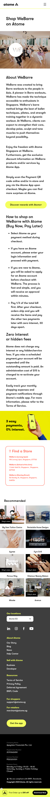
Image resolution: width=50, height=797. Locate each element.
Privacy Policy (14, 684)
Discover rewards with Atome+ (26, 204)
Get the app (16, 723)
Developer (12, 669)
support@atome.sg (16, 702)
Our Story (11, 643)
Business (11, 665)
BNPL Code (12, 691)
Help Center (12, 653)
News (9, 650)
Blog (9, 646)
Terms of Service (15, 680)
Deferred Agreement (17, 687)
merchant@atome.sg (17, 710)
